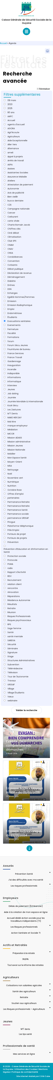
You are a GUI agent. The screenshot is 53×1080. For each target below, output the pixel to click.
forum (11, 341)
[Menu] (26, 31)
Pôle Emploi (13, 530)
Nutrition (12, 485)
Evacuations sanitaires (19, 321)
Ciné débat (13, 232)
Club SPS (12, 240)
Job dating (13, 393)
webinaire (12, 700)
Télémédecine (15, 668)
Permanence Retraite (19, 505)
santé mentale (15, 636)
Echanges (13, 293)
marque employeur (18, 425)
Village (11, 688)
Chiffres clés (14, 228)
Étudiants (12, 317)
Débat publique (15, 268)
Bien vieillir (13, 196)
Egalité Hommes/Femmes (21, 297)
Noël (10, 473)
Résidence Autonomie (19, 600)
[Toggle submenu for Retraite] (49, 996)
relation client (15, 584)
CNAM (11, 244)
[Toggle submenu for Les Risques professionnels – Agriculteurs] (49, 1007)
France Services (16, 353)
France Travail (15, 357)
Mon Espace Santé (17, 457)
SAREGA (11, 640)
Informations (14, 377)
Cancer (11, 212)
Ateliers (11, 180)
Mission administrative (19, 441)
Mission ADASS (15, 437)
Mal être (12, 421)
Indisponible (14, 373)
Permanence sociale (18, 513)
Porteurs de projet (17, 534)
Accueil (3, 43)
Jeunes (11, 389)
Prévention (13, 542)
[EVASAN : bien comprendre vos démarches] (26, 738)
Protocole (12, 560)
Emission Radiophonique (20, 305)
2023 (10, 104)
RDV (9, 576)
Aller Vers (12, 144)
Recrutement (14, 580)
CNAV (10, 248)
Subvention (13, 664)
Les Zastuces (14, 409)
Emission (12, 301)
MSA (10, 465)
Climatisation (14, 236)
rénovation (13, 592)
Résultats (12, 604)
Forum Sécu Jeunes (18, 345)
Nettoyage (13, 469)
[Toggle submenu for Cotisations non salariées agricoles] (49, 984)
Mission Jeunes (15, 445)
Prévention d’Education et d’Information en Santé (26, 550)
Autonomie (13, 188)
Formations (13, 337)
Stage (11, 656)
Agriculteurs (14, 136)
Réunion (12, 612)
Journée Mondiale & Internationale (25, 401)
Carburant (13, 216)
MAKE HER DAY (15, 417)
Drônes (11, 285)
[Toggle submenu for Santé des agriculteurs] (49, 990)
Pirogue (11, 522)
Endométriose (15, 313)
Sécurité (12, 644)
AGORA (11, 128)
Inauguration (14, 365)
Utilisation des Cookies (26, 1069)
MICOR (11, 433)
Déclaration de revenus (20, 273)
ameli (10, 152)
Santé (11, 632)
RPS (9, 624)
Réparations (14, 596)
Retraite (12, 608)
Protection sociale (17, 556)
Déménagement (16, 277)
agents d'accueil (16, 124)
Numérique (13, 481)
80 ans (11, 112)
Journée (12, 397)
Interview (12, 385)
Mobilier (11, 453)
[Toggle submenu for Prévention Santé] (49, 872)
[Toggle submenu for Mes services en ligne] (49, 1052)
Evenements (14, 325)
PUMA (10, 564)
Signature (12, 652)
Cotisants (12, 264)
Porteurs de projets (17, 538)
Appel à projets (15, 156)
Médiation (13, 429)
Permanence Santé (18, 509)
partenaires (13, 497)
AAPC (10, 116)
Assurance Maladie (17, 176)
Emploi (11, 309)
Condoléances (15, 256)
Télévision (13, 672)
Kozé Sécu (13, 405)
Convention (14, 261)
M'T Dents (13, 413)
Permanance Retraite (19, 501)
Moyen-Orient (15, 461)
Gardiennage (14, 361)
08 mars (12, 100)
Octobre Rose (15, 489)
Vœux (11, 696)
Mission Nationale (16, 449)
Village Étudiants (16, 692)
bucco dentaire (15, 200)
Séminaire (13, 648)
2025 (10, 108)
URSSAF (11, 684)
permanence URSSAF (18, 518)
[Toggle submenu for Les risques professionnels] (49, 884)
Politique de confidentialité (25, 1072)
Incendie (12, 369)
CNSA (10, 252)
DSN (9, 289)
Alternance (13, 148)
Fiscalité (12, 333)
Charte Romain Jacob (19, 224)
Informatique (14, 381)
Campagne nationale (19, 208)
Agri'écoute (13, 132)
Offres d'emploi (16, 493)
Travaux (12, 680)
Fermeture (13, 329)
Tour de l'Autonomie (18, 676)
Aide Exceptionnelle (17, 140)
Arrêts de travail (16, 160)
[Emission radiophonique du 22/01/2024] (26, 823)
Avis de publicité (16, 192)
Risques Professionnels (19, 616)
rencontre (13, 588)
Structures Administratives (21, 660)
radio (10, 568)
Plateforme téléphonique (20, 525)
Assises (11, 168)
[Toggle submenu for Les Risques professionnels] (49, 925)
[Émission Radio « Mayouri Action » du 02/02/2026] (26, 781)
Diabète (12, 281)
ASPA (10, 164)
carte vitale (13, 220)
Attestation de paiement (20, 184)
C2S (9, 204)
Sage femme (14, 628)
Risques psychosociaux (19, 620)
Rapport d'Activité (17, 572)
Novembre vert (15, 477)
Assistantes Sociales (18, 172)
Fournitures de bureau (19, 349)
